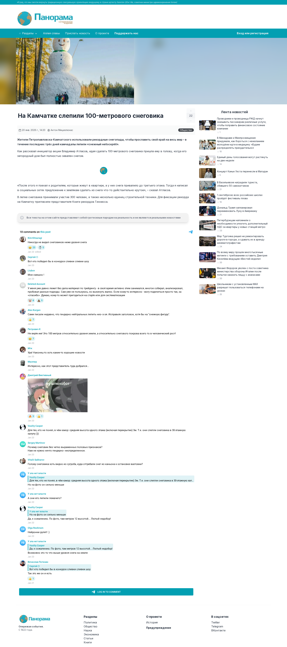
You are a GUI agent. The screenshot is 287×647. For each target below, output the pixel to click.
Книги (88, 642)
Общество (186, 130)
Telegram (217, 626)
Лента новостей (234, 112)
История (152, 622)
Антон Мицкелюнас (61, 130)
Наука (88, 630)
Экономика (91, 634)
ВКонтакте (218, 630)
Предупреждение (158, 627)
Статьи (88, 638)
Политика (90, 622)
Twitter (215, 622)
